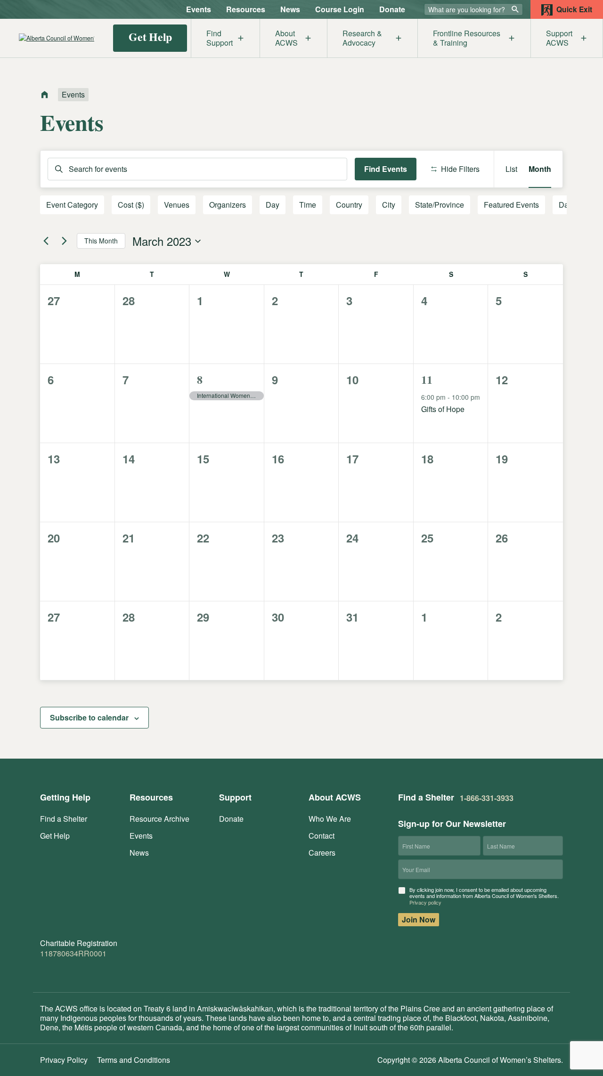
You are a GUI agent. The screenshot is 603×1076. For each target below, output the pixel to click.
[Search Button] (515, 9)
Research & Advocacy (362, 38)
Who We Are (330, 818)
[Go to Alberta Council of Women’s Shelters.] (44, 95)
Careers (322, 852)
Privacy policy (425, 902)
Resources (245, 9)
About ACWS (286, 38)
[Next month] (64, 241)
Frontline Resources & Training (466, 38)
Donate (392, 9)
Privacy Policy (64, 1059)
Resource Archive (159, 818)
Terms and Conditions (133, 1059)
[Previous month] (45, 241)
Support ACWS (559, 38)
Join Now (418, 919)
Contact (321, 835)
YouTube (104, 971)
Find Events (385, 168)
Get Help (150, 36)
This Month (101, 240)
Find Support (219, 38)
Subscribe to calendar (89, 717)
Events (198, 9)
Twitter (64, 971)
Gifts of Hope (442, 409)
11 (426, 379)
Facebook (45, 971)
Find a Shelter (63, 818)
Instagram (83, 971)
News (290, 9)
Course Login (339, 9)
